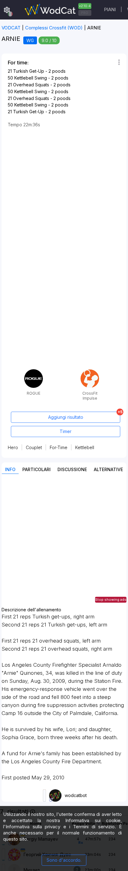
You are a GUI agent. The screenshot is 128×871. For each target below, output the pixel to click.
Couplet (34, 447)
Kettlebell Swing (30, 77)
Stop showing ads (110, 599)
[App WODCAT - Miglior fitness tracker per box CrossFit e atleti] (57, 9)
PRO (84, 13)
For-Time (58, 447)
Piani (110, 9)
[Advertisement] (64, 543)
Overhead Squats (31, 84)
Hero (13, 447)
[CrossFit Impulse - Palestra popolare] (89, 371)
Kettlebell (84, 447)
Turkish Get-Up (28, 71)
